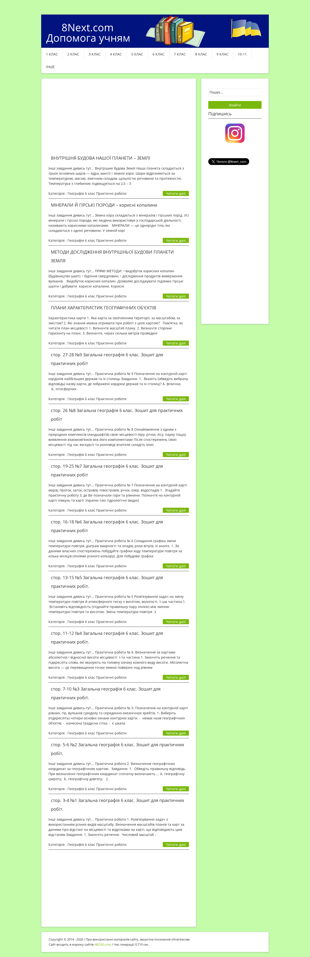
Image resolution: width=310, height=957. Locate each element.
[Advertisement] (118, 120)
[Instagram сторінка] (235, 133)
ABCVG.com (102, 944)
